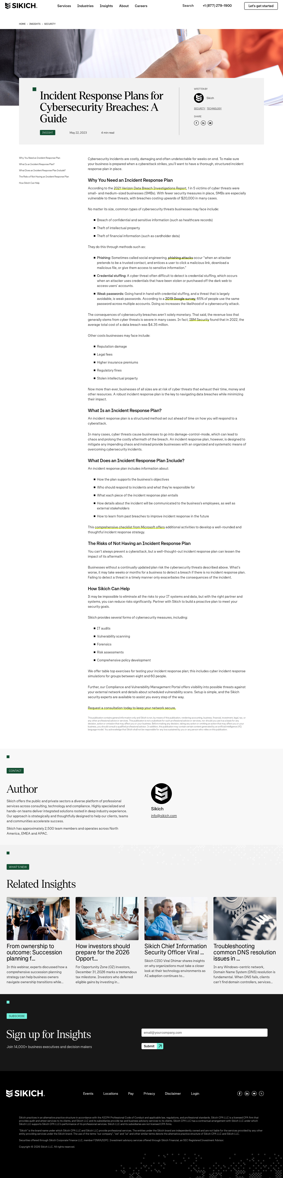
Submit (149, 1046)
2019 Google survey (180, 299)
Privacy (149, 1093)
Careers (141, 6)
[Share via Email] (210, 123)
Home (22, 24)
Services (64, 6)
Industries (85, 6)
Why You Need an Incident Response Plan (39, 157)
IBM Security (199, 320)
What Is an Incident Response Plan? (37, 164)
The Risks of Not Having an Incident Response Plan (44, 176)
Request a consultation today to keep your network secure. (132, 708)
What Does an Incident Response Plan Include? (42, 170)
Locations (110, 1093)
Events (88, 1093)
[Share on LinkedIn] (203, 123)
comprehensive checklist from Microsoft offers (130, 527)
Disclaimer (173, 1093)
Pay (131, 1093)
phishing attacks (180, 258)
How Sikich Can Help (29, 183)
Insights (106, 6)
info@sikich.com (164, 816)
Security (50, 24)
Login (195, 1093)
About (124, 6)
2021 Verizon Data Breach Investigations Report (150, 188)
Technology (214, 108)
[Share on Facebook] (196, 123)
